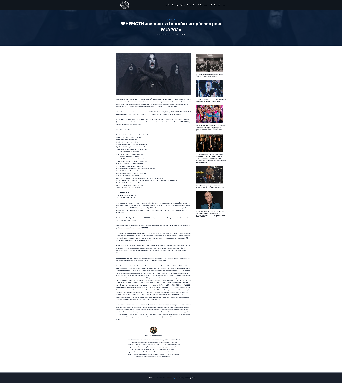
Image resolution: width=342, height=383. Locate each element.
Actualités (170, 5)
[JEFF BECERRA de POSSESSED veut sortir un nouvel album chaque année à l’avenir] (211, 88)
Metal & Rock (191, 5)
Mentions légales (172, 378)
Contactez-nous (219, 5)
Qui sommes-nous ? (205, 5)
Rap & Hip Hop (180, 5)
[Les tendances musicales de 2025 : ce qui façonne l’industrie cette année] (211, 63)
